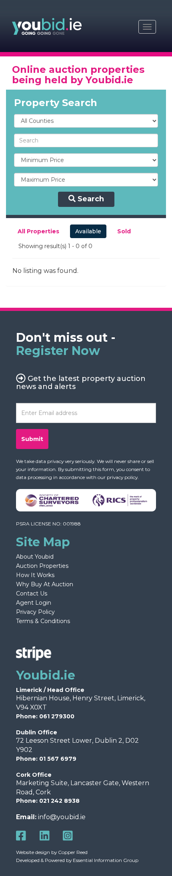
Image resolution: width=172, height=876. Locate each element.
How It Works (35, 575)
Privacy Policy (35, 611)
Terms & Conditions (43, 621)
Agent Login (33, 602)
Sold (124, 231)
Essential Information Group (105, 860)
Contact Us (31, 593)
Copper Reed (73, 852)
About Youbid (35, 556)
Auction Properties (42, 565)
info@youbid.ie (62, 817)
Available (88, 231)
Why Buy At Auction (44, 584)
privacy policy (122, 477)
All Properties (38, 231)
